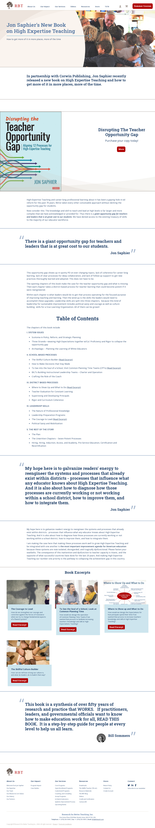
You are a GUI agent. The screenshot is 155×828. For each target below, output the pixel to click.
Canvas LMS (83, 802)
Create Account (108, 791)
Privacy (55, 824)
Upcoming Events (60, 805)
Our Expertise (11, 788)
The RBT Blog (83, 794)
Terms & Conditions (65, 824)
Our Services (60, 6)
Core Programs (60, 785)
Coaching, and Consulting (63, 794)
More (121, 149)
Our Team (10, 791)
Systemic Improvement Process (65, 802)
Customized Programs (62, 791)
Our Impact (45, 6)
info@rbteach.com (98, 819)
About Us (31, 6)
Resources (85, 6)
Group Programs (60, 796)
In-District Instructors (61, 799)
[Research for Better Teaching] (15, 5)
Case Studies (35, 788)
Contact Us (106, 788)
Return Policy (107, 785)
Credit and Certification (86, 799)
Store (97, 6)
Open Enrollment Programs (64, 788)
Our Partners (11, 799)
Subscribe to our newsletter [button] (136, 788)
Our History (10, 796)
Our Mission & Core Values (15, 794)
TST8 (107, 6)
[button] (121, 6)
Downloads (83, 785)
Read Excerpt (65, 359)
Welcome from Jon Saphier (15, 785)
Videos (73, 6)
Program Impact (36, 785)
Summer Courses (142, 6)
